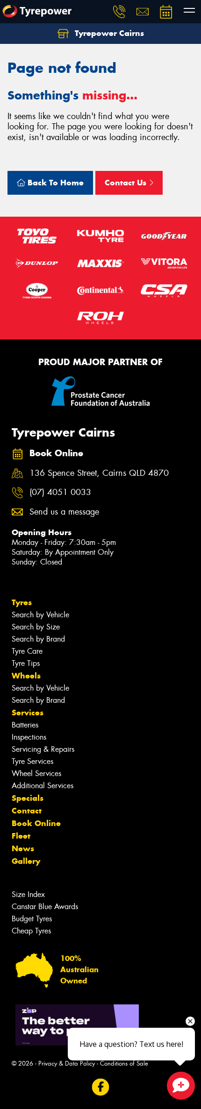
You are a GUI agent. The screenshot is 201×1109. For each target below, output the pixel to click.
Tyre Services (32, 761)
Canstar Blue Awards (45, 906)
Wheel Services (36, 773)
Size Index (28, 894)
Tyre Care (27, 651)
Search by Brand (38, 639)
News (23, 848)
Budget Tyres (32, 919)
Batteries (25, 725)
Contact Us (127, 182)
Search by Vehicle (40, 615)
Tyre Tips (26, 663)
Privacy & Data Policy (66, 1063)
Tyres (22, 602)
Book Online (36, 823)
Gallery (26, 861)
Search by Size (36, 627)
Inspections (29, 737)
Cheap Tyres (31, 931)
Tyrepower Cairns (108, 33)
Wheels (26, 676)
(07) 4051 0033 (60, 492)
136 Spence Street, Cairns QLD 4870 (99, 473)
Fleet (21, 836)
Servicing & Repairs (43, 749)
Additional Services (42, 786)
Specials (27, 798)
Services (27, 712)
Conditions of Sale (124, 1063)
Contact (27, 810)
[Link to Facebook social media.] (100, 1086)
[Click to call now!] (119, 11)
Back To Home (54, 182)
